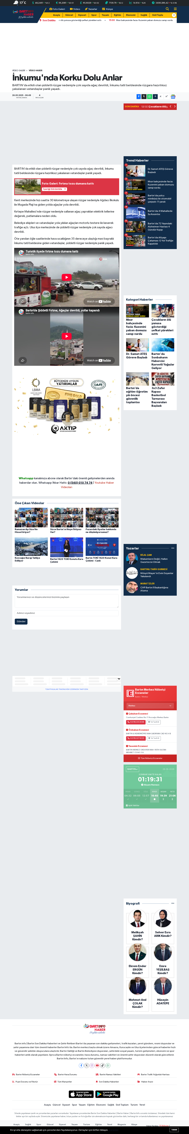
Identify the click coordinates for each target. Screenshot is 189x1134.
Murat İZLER (147, 584)
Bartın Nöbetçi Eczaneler (28, 1074)
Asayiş (56, 15)
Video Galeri (18, 71)
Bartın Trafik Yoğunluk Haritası (155, 1074)
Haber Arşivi (147, 1082)
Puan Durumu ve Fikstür (27, 1082)
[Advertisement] (94, 46)
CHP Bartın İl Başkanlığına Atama (154, 589)
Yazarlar (92, 9)
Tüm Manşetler (64, 1082)
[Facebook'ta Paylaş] (139, 96)
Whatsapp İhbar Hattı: (65, 482)
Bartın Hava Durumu (67, 1074)
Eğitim (117, 15)
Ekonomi (130, 15)
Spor (94, 15)
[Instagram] (91, 1065)
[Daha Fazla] (155, 96)
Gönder (21, 621)
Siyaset (82, 15)
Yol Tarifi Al (154, 722)
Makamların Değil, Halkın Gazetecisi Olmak (154, 560)
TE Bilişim (164, 1126)
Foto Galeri (59, 9)
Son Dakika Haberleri (109, 1082)
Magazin (122, 1125)
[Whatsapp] (107, 1065)
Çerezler (114, 1130)
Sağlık (144, 15)
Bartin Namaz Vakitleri (110, 1074)
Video (76, 9)
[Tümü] (172, 548)
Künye (109, 9)
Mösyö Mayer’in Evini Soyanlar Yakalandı (156, 575)
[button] (174, 15)
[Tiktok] (102, 1065)
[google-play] (108, 1094)
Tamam (174, 1130)
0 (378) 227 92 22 (137, 738)
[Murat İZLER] (132, 587)
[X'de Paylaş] (143, 96)
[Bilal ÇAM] (132, 558)
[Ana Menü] (174, 9)
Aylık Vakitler (133, 805)
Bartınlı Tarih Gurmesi (153, 569)
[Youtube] (97, 1065)
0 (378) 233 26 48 (137, 722)
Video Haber (35, 71)
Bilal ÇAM (146, 555)
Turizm (134, 1105)
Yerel (142, 1105)
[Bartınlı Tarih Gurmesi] (132, 573)
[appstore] (81, 1094)
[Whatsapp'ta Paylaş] (149, 96)
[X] (86, 1065)
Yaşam (105, 15)
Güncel (69, 15)
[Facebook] (81, 1065)
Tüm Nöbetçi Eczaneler (151, 758)
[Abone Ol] (173, 96)
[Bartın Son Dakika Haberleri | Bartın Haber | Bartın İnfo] (23, 14)
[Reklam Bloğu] (66, 405)
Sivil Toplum (158, 15)
